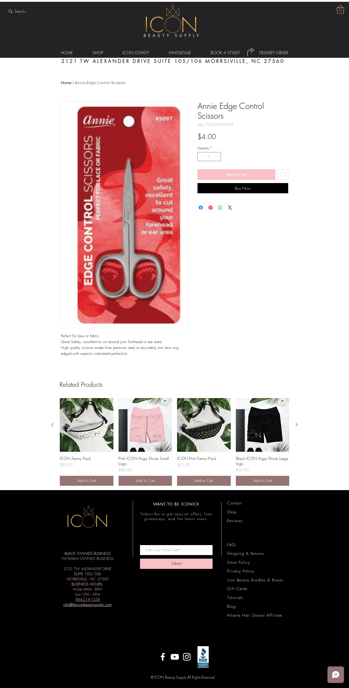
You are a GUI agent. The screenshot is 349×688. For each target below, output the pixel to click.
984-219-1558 (87, 599)
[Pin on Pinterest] (210, 208)
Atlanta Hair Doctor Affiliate (254, 615)
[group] (174, 442)
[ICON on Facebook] (163, 657)
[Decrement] (201, 156)
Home (66, 83)
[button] (340, 9)
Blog (231, 606)
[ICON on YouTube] (175, 657)
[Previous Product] (52, 425)
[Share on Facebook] (201, 208)
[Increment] (217, 156)
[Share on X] (230, 208)
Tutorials (235, 597)
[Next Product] (297, 425)
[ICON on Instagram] (187, 657)
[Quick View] (86, 425)
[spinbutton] (209, 156)
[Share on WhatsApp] (220, 208)
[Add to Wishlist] (282, 174)
